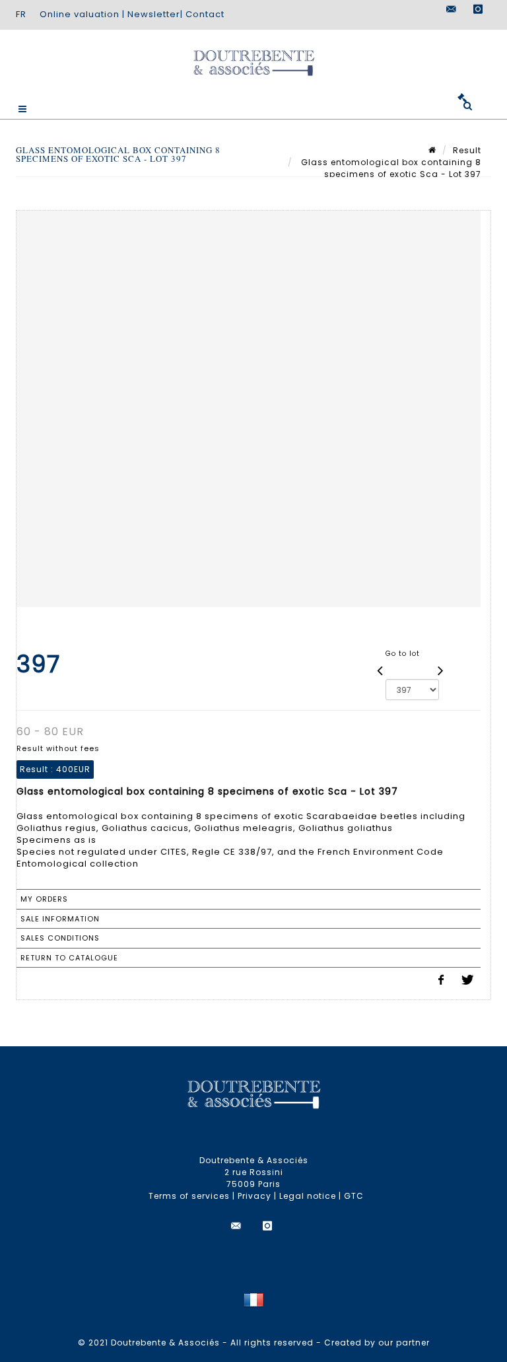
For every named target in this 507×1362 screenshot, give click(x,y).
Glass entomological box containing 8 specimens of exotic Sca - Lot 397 (389, 168)
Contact (205, 14)
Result (467, 150)
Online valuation (79, 14)
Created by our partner (377, 1342)
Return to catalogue (69, 957)
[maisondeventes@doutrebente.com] (451, 9)
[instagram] (478, 9)
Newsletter (153, 14)
